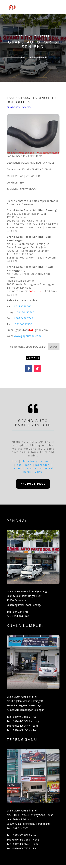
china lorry (29, 461)
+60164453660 (24, 312)
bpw (15, 461)
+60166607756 (22, 324)
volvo (39, 471)
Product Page (33, 483)
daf (19, 464)
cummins (47, 461)
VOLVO (27, 107)
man (28, 464)
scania (31, 468)
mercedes (42, 464)
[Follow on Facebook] (28, 368)
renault (18, 468)
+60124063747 (23, 318)
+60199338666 (22, 306)
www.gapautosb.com (27, 336)
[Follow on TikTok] (37, 368)
